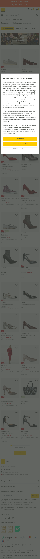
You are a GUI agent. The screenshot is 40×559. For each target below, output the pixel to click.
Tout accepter (20, 138)
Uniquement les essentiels (20, 143)
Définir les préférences (20, 149)
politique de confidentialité (11, 119)
